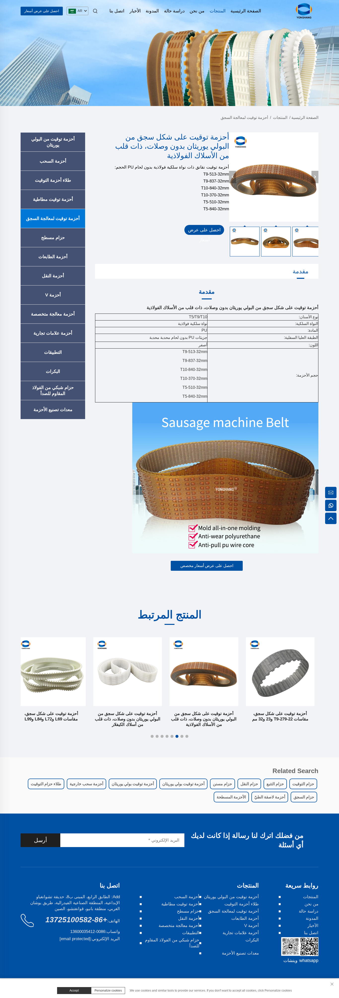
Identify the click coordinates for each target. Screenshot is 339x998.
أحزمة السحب (53, 161)
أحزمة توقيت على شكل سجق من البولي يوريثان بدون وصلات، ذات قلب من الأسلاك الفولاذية (207, 719)
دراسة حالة (174, 10)
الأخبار (135, 10)
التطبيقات (53, 352)
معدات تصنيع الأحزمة (53, 409)
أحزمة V (53, 294)
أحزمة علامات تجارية (53, 333)
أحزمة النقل (53, 275)
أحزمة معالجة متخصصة (53, 314)
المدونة (152, 10)
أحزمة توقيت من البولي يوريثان (53, 142)
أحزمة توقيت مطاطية (53, 199)
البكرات (53, 371)
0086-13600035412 (87, 931)
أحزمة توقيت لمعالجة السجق (244, 117)
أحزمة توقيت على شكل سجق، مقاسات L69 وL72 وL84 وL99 (55, 716)
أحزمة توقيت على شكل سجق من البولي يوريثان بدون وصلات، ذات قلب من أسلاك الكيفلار (131, 719)
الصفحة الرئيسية (246, 10)
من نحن (197, 10)
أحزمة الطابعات (53, 256)
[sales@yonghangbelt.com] (331, 492)
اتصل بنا (116, 10)
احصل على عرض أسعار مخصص (206, 566)
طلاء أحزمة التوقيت (53, 180)
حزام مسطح (53, 237)
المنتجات (218, 10)
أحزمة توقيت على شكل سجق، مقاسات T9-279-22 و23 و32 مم (284, 716)
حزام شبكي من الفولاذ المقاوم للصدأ (53, 390)
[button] (186, 736)
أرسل (40, 840)
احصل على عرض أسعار (41, 11)
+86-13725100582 (76, 920)
